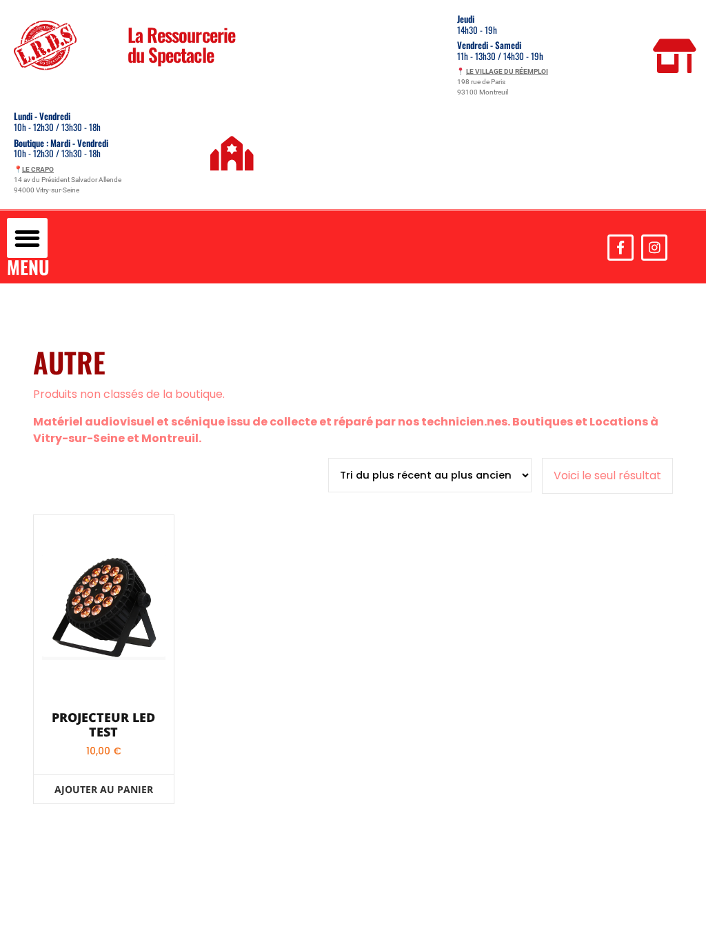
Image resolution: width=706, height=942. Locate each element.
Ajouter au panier (103, 789)
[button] (27, 238)
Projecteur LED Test (103, 725)
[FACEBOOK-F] (620, 247)
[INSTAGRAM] (654, 247)
